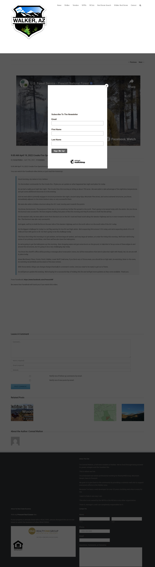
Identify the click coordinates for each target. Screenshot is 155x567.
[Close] (106, 86)
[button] (140, 5)
